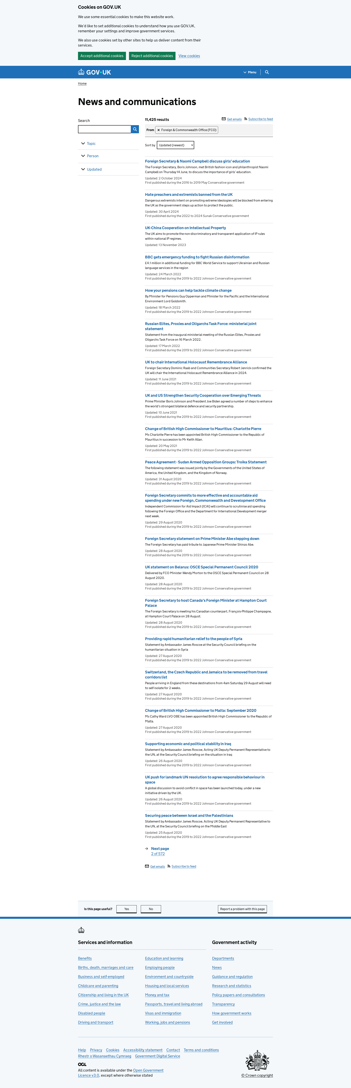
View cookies (189, 56)
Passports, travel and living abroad (174, 1004)
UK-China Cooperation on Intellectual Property (185, 227)
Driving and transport (95, 1022)
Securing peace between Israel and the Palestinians (189, 815)
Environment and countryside (169, 976)
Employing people (160, 967)
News (217, 967)
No (155, 909)
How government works (231, 1013)
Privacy (96, 1050)
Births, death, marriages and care (105, 967)
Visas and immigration (163, 1013)
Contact (173, 1050)
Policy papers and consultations (238, 995)
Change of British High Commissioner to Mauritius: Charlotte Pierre (203, 428)
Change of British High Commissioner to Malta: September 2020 (200, 710)
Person (93, 156)
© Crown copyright (257, 1075)
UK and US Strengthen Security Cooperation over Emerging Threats (203, 395)
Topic (91, 143)
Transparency (223, 1004)
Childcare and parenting (98, 985)
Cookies (112, 1050)
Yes (130, 909)
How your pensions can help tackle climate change (188, 290)
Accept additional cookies (102, 55)
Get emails (234, 119)
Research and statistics (231, 985)
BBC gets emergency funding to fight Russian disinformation (197, 257)
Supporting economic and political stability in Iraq (188, 743)
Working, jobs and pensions (167, 1022)
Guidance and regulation (232, 976)
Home (82, 83)
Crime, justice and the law (99, 1004)
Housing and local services (167, 985)
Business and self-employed (101, 976)
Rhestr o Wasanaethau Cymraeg (104, 1056)
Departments (223, 958)
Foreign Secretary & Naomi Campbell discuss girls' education (197, 161)
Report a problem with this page (242, 909)
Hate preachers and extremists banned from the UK (189, 194)
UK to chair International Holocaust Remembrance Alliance (196, 362)
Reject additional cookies (152, 55)
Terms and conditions (201, 1050)
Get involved (222, 1022)
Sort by (150, 145)
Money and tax (157, 995)
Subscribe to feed (260, 119)
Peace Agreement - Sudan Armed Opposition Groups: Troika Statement (206, 462)
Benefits (85, 958)
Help (82, 1050)
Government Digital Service (157, 1056)
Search (98, 120)
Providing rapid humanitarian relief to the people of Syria (193, 638)
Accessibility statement (142, 1050)
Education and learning (164, 958)
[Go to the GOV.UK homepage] (94, 72)
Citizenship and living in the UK (103, 995)
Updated (94, 169)
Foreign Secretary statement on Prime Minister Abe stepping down (202, 538)
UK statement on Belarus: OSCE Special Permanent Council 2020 (201, 567)
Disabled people (91, 1013)
